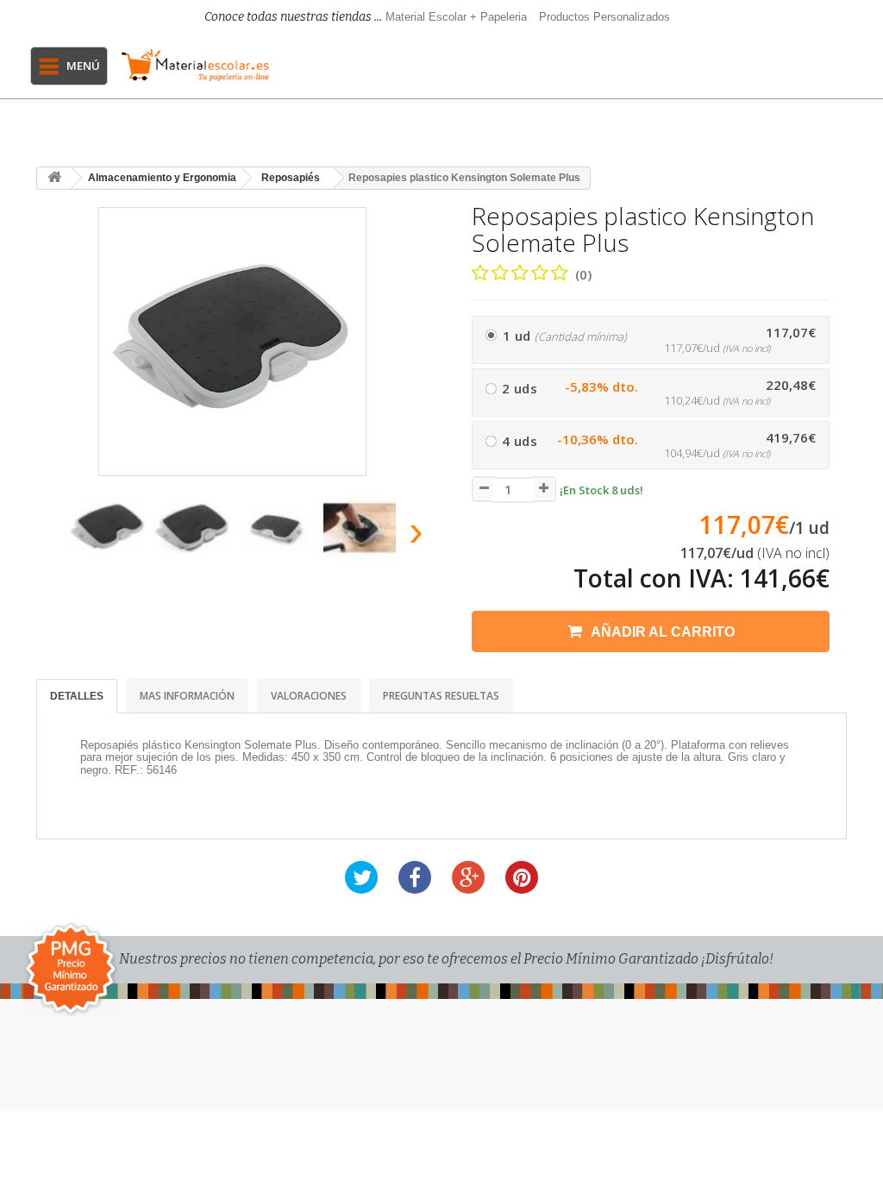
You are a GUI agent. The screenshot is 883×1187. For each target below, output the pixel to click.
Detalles (76, 696)
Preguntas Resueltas (441, 695)
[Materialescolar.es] (195, 65)
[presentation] (52, 536)
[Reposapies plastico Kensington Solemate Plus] (108, 528)
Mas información (187, 695)
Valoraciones (309, 695)
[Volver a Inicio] (54, 178)
